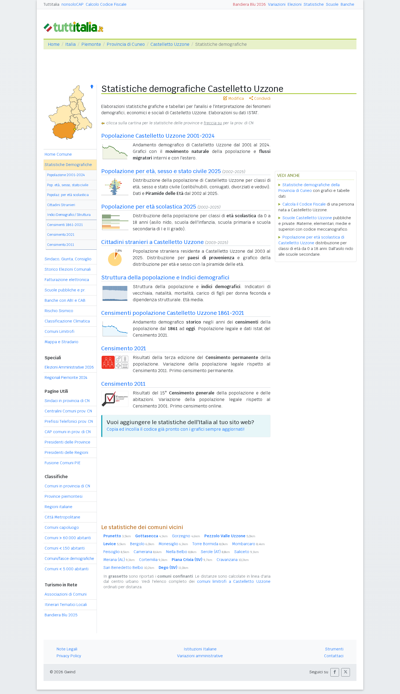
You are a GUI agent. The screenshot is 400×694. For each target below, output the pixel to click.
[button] (334, 672)
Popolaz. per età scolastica (68, 194)
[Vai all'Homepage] (76, 26)
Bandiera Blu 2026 (249, 4)
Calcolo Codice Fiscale (106, 4)
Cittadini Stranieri (61, 205)
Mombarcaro (248, 543)
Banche (347, 4)
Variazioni (276, 4)
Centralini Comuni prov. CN (68, 411)
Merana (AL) (119, 559)
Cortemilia (153, 559)
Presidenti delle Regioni (66, 452)
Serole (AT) (215, 551)
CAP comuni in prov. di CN (68, 431)
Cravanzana (233, 559)
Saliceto (246, 551)
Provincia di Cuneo (126, 44)
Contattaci (333, 655)
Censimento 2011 (60, 244)
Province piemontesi (63, 496)
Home (54, 44)
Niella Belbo (181, 551)
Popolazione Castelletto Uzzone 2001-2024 (158, 135)
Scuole (332, 4)
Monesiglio (173, 543)
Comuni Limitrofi (59, 331)
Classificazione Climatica (67, 321)
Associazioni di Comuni (66, 594)
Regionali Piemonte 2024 (66, 377)
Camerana (148, 551)
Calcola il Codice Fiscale (304, 204)
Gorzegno (186, 535)
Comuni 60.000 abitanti (68, 537)
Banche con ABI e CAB (65, 300)
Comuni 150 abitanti (65, 548)
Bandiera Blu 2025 (61, 614)
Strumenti (334, 649)
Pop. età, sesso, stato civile (67, 185)
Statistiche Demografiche (68, 164)
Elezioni (294, 4)
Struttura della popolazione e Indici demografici (165, 277)
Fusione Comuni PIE (63, 462)
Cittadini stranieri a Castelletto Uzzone (152, 242)
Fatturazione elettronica (67, 279)
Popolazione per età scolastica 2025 (148, 206)
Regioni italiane (58, 506)
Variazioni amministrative (200, 655)
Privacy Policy (69, 655)
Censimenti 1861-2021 (65, 224)
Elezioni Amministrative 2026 (69, 367)
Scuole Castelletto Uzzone (307, 217)
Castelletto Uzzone (169, 44)
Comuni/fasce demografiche (69, 558)
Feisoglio (116, 551)
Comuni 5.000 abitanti (66, 568)
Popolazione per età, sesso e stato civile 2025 (161, 171)
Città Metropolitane (62, 517)
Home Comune (58, 154)
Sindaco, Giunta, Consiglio (68, 259)
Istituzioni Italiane (200, 649)
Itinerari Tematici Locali (66, 604)
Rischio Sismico (59, 310)
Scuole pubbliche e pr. (65, 290)
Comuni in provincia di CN (67, 486)
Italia (70, 44)
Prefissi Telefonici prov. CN (69, 421)
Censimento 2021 (60, 234)
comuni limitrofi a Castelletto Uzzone (233, 581)
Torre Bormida (210, 543)
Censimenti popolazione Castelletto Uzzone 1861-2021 (172, 312)
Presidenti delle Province (67, 442)
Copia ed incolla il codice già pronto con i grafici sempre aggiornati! (175, 429)
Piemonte (91, 44)
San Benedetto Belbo (128, 567)
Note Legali (67, 649)
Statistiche (314, 4)
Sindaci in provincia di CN (67, 400)
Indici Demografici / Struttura (69, 214)
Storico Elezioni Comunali (68, 269)
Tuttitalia (51, 4)
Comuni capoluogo (62, 527)
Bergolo (142, 543)
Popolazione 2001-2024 (66, 175)
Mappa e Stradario (61, 341)
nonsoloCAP (72, 4)
